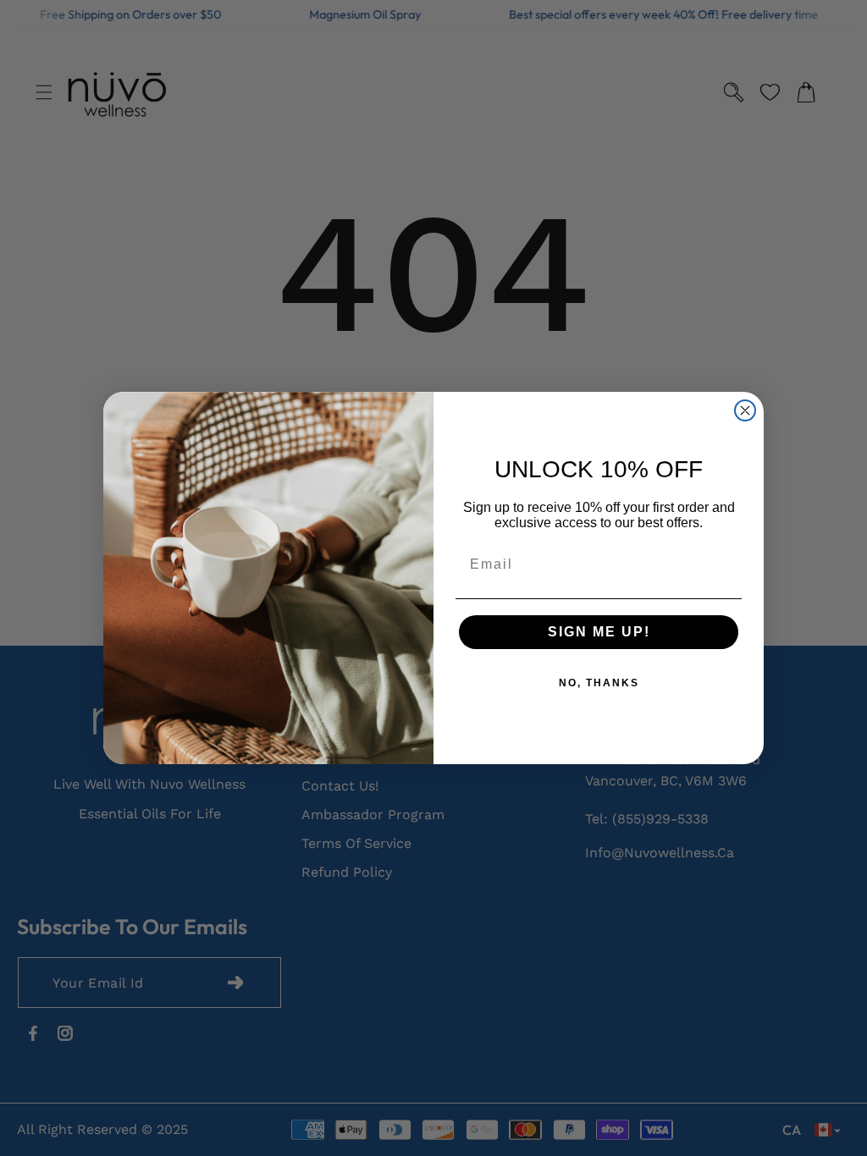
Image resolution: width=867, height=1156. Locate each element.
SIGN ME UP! (599, 632)
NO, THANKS (599, 683)
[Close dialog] (745, 410)
